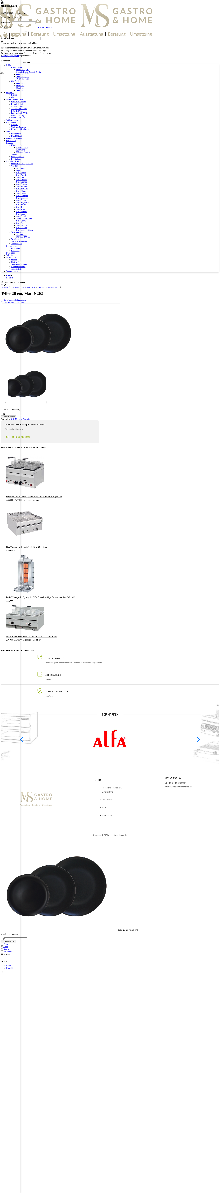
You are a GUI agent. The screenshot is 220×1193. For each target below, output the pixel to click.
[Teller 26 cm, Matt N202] (59, 930)
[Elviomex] (110, 758)
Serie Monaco (53, 287)
